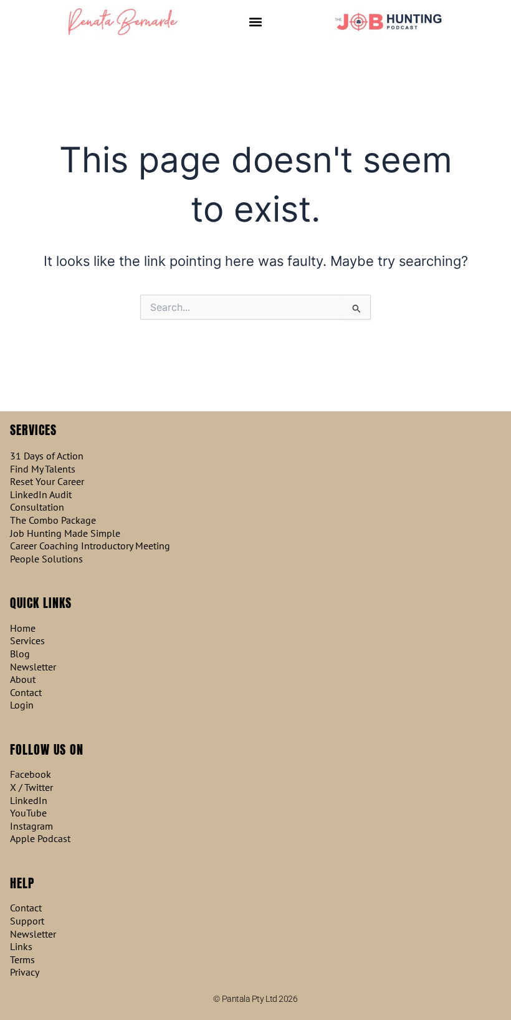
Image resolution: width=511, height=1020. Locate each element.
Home (23, 628)
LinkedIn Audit (41, 494)
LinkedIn (28, 800)
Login (22, 705)
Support (27, 921)
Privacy (24, 972)
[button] (256, 22)
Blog (20, 653)
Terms (22, 959)
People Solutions (46, 559)
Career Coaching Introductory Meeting (90, 545)
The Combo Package (53, 520)
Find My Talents (42, 469)
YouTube (28, 813)
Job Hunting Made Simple (65, 533)
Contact (26, 692)
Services (27, 640)
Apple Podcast (40, 838)
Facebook (30, 774)
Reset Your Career (47, 481)
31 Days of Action (47, 456)
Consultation (37, 507)
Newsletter (33, 667)
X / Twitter (31, 787)
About (23, 679)
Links (21, 946)
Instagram (31, 826)
